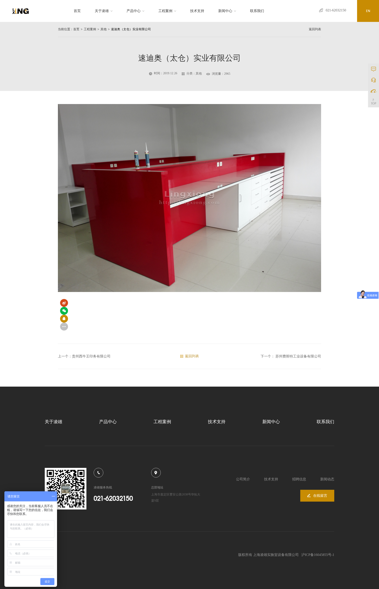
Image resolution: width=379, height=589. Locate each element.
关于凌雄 (102, 11)
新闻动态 (327, 479)
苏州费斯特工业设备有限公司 (298, 356)
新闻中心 (225, 11)
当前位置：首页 (68, 29)
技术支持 (197, 11)
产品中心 (134, 11)
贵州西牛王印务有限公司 (91, 356)
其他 (103, 29)
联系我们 (257, 11)
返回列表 (315, 29)
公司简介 (243, 479)
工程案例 (165, 11)
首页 (77, 11)
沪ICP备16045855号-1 (317, 555)
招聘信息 (299, 479)
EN (368, 11)
